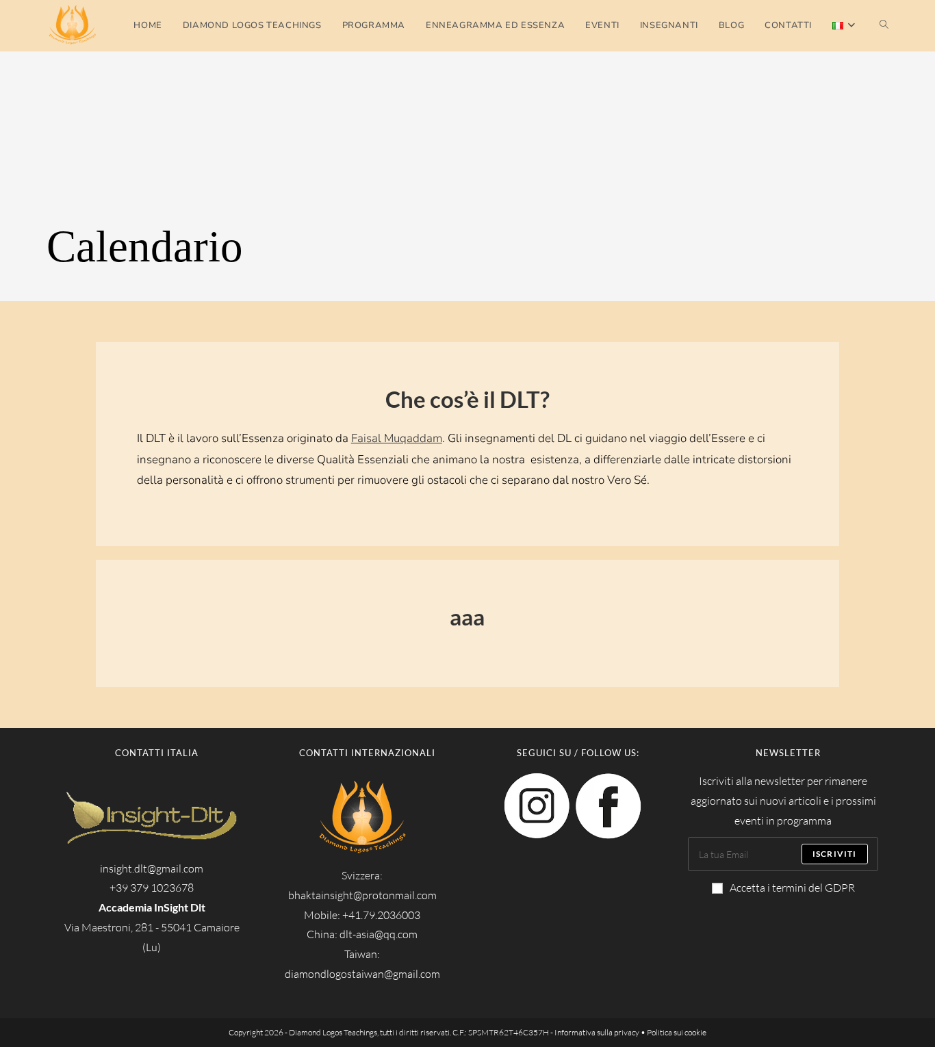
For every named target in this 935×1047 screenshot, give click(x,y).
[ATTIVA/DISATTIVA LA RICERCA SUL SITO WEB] (884, 25)
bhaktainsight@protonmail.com (362, 895)
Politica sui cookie (676, 1032)
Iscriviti (834, 854)
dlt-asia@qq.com (379, 934)
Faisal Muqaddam (396, 438)
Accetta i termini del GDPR (792, 887)
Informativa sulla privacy (596, 1032)
